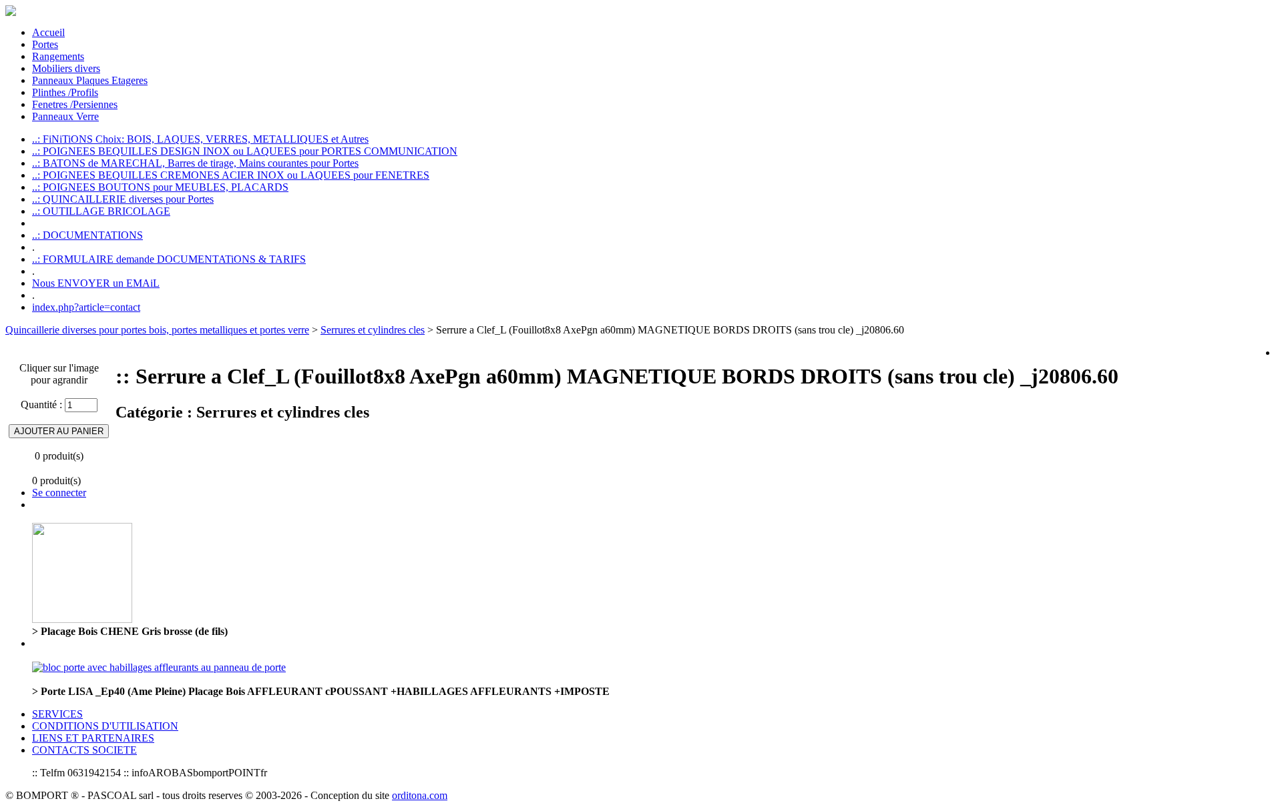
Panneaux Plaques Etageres (90, 80)
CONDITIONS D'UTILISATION (105, 726)
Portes (45, 44)
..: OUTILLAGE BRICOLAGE (101, 211)
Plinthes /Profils (65, 92)
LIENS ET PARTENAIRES (93, 738)
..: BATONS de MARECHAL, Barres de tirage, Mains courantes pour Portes (195, 163)
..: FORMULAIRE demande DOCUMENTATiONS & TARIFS (169, 259)
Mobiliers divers (66, 68)
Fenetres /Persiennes (75, 104)
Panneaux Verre (65, 116)
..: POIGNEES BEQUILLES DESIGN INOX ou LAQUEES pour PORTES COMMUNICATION (244, 151)
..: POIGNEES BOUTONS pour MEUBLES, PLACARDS (160, 187)
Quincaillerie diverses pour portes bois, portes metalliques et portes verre (157, 329)
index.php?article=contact (86, 307)
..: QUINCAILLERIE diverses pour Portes (123, 199)
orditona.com (419, 795)
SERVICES (57, 714)
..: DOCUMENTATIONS (87, 235)
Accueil (48, 32)
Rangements (58, 56)
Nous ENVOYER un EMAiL (96, 283)
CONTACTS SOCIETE (84, 750)
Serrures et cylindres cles (372, 329)
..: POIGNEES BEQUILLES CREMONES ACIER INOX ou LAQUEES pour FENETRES (230, 175)
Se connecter (59, 492)
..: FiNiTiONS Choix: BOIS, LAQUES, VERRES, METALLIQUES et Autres (200, 139)
